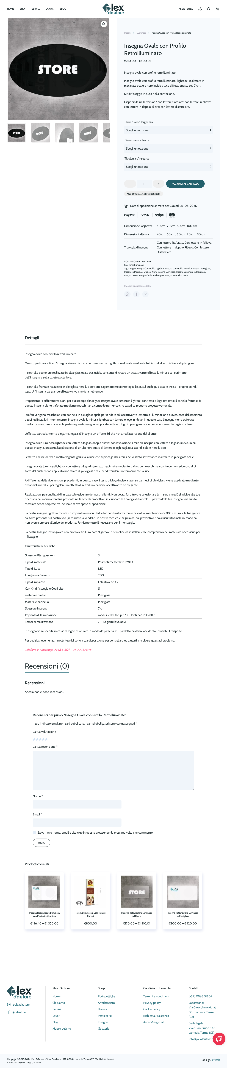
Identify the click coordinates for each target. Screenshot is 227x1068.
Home (10, 8)
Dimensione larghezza (138, 122)
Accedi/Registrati (154, 1022)
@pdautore (19, 1012)
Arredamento (106, 1003)
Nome (38, 796)
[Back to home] (113, 9)
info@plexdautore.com (203, 1039)
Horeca (102, 1009)
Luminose (139, 264)
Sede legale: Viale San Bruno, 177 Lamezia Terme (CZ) (202, 1027)
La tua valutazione (44, 731)
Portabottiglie (106, 996)
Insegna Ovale (131, 275)
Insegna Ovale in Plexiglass (151, 275)
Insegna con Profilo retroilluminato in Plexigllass (187, 268)
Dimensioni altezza (136, 140)
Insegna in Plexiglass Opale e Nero (140, 271)
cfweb (216, 1060)
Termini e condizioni (156, 996)
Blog (63, 8)
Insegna (132, 268)
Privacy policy (152, 1003)
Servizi (36, 8)
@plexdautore (21, 1004)
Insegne (103, 1022)
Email (37, 814)
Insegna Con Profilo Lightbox (150, 268)
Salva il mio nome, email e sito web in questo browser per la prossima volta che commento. (95, 832)
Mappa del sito (61, 1028)
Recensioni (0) (47, 665)
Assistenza (186, 8)
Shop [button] (23, 8)
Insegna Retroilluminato (176, 275)
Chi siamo (58, 1003)
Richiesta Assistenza (156, 1015)
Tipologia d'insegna (136, 158)
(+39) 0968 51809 (200, 996)
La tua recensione (45, 746)
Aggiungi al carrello (185, 183)
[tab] (44, 666)
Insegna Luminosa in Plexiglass (190, 271)
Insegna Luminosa (166, 271)
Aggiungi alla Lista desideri (143, 193)
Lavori (50, 8)
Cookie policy (151, 1009)
